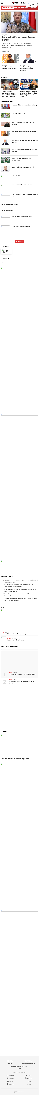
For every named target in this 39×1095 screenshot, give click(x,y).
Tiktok (29, 1081)
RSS (30, 1084)
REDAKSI (10, 1064)
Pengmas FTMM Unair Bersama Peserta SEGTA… (21, 682)
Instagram (29, 1078)
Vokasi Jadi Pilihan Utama (20, 114)
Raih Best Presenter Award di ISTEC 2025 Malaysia (26, 68)
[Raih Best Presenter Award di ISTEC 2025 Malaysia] (28, 58)
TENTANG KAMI (28, 1061)
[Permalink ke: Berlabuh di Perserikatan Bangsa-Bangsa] (19, 620)
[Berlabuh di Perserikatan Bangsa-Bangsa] (19, 22)
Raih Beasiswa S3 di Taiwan (9, 205)
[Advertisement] (19, 708)
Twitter (29, 1075)
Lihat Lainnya (19, 241)
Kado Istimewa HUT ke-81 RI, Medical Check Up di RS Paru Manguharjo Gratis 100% (9, 94)
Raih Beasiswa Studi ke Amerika (22, 185)
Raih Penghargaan (7, 210)
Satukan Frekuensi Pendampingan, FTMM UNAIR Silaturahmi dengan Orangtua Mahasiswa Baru (28, 94)
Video (10, 672)
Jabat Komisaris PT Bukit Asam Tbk (23, 167)
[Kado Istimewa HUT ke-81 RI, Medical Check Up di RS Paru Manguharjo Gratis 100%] (10, 84)
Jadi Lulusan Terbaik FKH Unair (22, 216)
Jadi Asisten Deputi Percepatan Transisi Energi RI (8, 68)
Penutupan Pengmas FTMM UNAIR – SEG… (22, 674)
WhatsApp (11, 1078)
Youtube (11, 1081)
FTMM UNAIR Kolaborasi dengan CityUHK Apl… (16, 759)
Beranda (10, 1061)
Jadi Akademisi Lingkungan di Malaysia (24, 131)
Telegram (11, 1084)
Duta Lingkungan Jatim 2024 (21, 226)
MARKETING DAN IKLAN (28, 1064)
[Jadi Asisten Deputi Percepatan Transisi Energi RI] (10, 58)
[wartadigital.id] (19, 2)
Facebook (11, 1075)
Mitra (2, 632)
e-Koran (3, 757)
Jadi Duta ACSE (16, 176)
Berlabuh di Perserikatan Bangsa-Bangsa (19, 38)
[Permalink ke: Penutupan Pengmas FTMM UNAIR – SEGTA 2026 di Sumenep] (19, 659)
